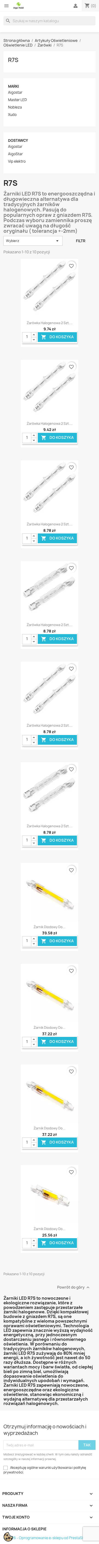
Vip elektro (17, 161)
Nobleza (15, 107)
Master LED (17, 100)
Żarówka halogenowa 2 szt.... (50, 323)
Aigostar (15, 92)
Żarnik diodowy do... (49, 927)
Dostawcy (18, 140)
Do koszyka (57, 337)
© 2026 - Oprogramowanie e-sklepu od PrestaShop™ (47, 1537)
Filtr (80, 240)
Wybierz (33, 241)
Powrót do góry (74, 1287)
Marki (13, 86)
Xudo (12, 114)
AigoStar (15, 154)
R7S (13, 60)
